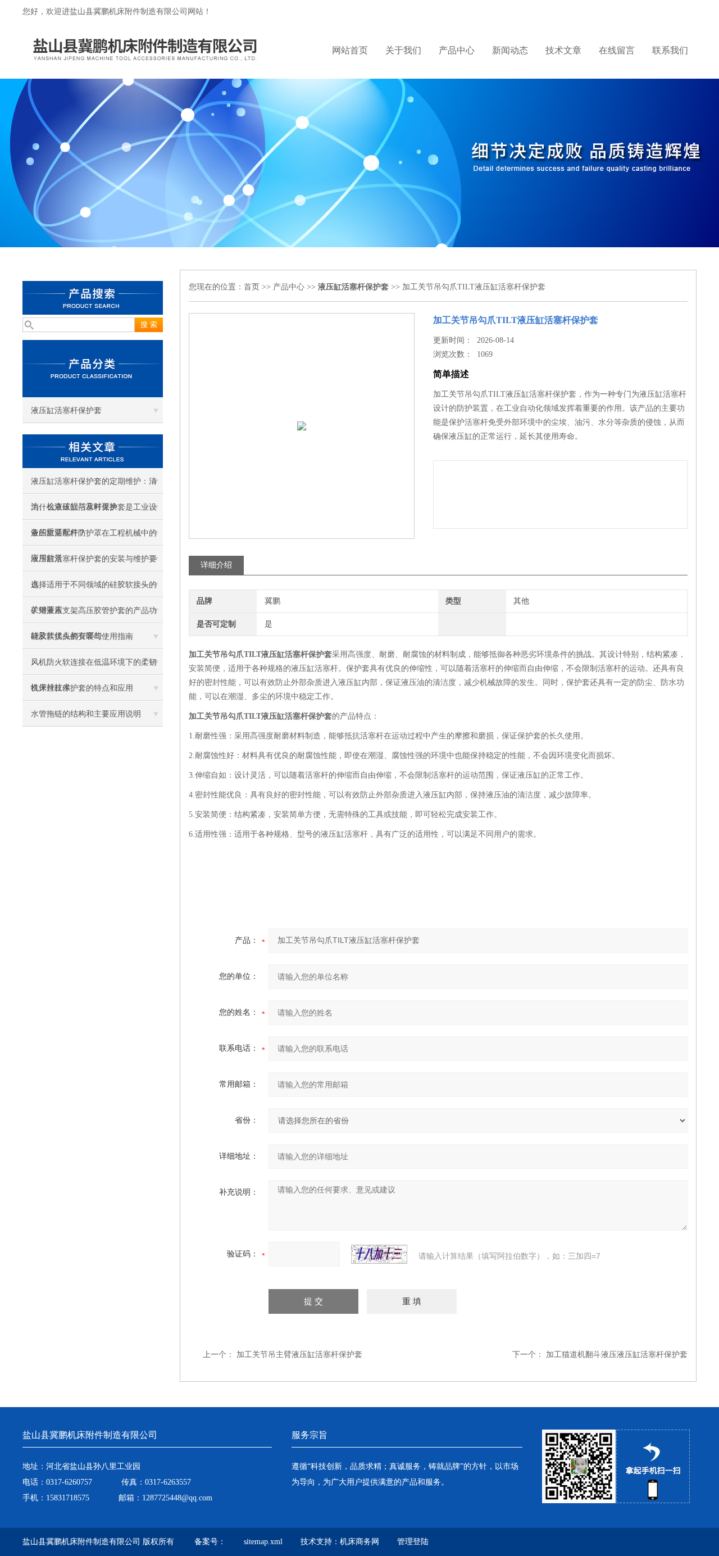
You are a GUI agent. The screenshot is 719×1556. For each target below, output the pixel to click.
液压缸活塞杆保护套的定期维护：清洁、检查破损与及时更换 (94, 485)
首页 (252, 287)
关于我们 (403, 50)
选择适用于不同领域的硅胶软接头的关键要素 (94, 588)
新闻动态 (510, 50)
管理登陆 (413, 1541)
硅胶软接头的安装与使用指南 (82, 636)
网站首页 (350, 50)
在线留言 (617, 50)
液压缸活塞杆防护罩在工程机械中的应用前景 (94, 537)
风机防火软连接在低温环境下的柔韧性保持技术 (94, 666)
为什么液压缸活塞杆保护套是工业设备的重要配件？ (94, 511)
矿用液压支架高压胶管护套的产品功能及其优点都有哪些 (94, 614)
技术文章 (563, 50)
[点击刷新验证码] (379, 1254)
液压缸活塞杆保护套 (66, 410)
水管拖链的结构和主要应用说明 (86, 714)
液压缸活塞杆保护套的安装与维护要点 (94, 563)
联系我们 (670, 50)
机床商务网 (359, 1541)
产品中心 (457, 50)
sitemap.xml (263, 1541)
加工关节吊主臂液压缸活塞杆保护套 (299, 1354)
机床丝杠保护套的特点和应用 (82, 688)
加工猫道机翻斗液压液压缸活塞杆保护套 (617, 1354)
